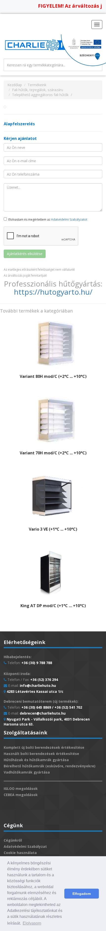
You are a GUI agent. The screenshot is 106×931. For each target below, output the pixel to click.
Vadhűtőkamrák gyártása (27, 772)
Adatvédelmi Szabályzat (25, 846)
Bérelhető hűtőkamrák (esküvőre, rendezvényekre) (49, 766)
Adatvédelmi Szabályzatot (69, 219)
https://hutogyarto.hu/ (53, 292)
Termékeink (37, 84)
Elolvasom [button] (32, 923)
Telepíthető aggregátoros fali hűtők (40, 94)
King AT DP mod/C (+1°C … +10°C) (53, 605)
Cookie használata (20, 852)
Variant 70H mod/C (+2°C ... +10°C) (53, 453)
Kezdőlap (14, 84)
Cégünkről (13, 840)
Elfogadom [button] (81, 894)
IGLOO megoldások (21, 788)
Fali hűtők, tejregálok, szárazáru (37, 89)
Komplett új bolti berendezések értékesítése (44, 747)
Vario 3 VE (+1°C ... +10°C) (53, 529)
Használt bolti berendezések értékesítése (41, 753)
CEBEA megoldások (21, 794)
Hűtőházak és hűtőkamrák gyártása (36, 759)
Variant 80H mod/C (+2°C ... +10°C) (53, 376)
